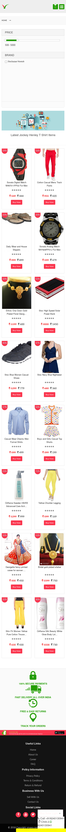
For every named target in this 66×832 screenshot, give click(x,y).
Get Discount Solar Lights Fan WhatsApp (36, 830)
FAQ (33, 764)
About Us (33, 755)
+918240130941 (55, 818)
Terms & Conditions (33, 781)
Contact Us (33, 802)
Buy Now (17, 202)
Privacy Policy (33, 776)
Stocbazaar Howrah (16, 62)
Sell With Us (33, 797)
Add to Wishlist (18, 178)
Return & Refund (33, 785)
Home (33, 750)
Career (33, 759)
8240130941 (45, 825)
